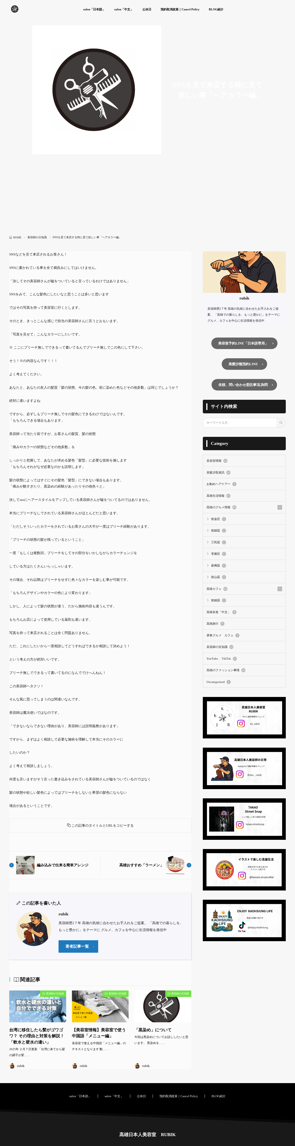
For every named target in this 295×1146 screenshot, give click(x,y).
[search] (281, 422)
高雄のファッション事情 (225, 670)
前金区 (218, 519)
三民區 (218, 542)
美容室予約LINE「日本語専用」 (243, 343)
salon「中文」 (123, 9)
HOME (17, 237)
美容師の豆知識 (37, 237)
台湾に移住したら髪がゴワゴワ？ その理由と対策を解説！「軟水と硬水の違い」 (36, 1036)
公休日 (146, 9)
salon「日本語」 (94, 9)
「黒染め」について (153, 1030)
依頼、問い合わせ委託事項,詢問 (243, 385)
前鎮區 (218, 530)
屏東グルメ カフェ (222, 635)
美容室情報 (216, 460)
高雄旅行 (214, 623)
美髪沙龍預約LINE (243, 364)
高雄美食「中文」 (220, 612)
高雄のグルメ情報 (221, 507)
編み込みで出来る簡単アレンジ (62, 865)
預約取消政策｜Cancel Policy (180, 9)
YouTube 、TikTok (221, 658)
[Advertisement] (147, 199)
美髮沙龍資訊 (218, 472)
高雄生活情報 (218, 495)
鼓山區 (218, 577)
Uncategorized (217, 682)
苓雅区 (218, 553)
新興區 (218, 565)
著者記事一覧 (77, 946)
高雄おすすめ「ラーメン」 (141, 865)
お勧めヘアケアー (220, 484)
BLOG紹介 (216, 9)
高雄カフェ (216, 589)
